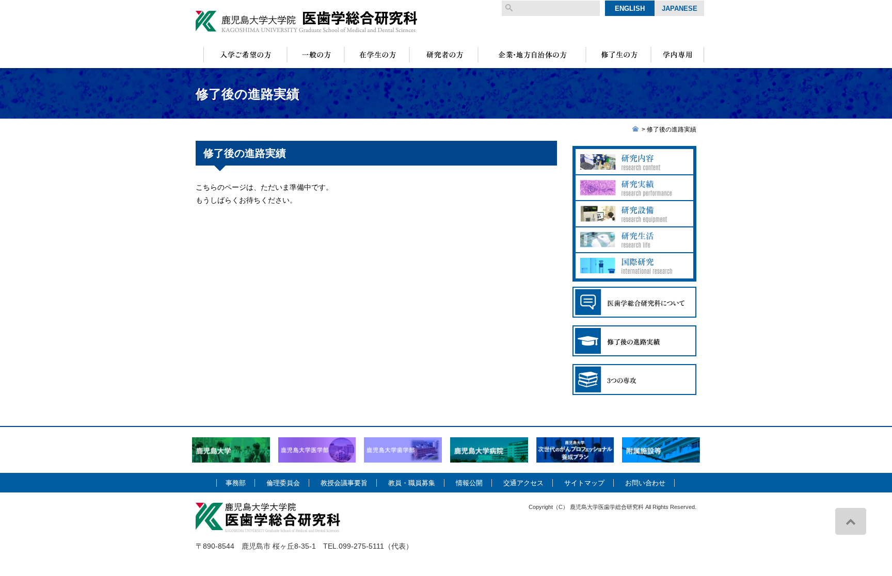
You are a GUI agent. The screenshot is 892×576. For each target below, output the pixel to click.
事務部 (236, 483)
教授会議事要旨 (344, 483)
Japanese (679, 8)
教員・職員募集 (411, 483)
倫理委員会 (283, 483)
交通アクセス (523, 483)
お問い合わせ (645, 483)
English (630, 8)
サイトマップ (584, 483)
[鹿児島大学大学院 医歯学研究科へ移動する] (635, 129)
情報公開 (469, 483)
